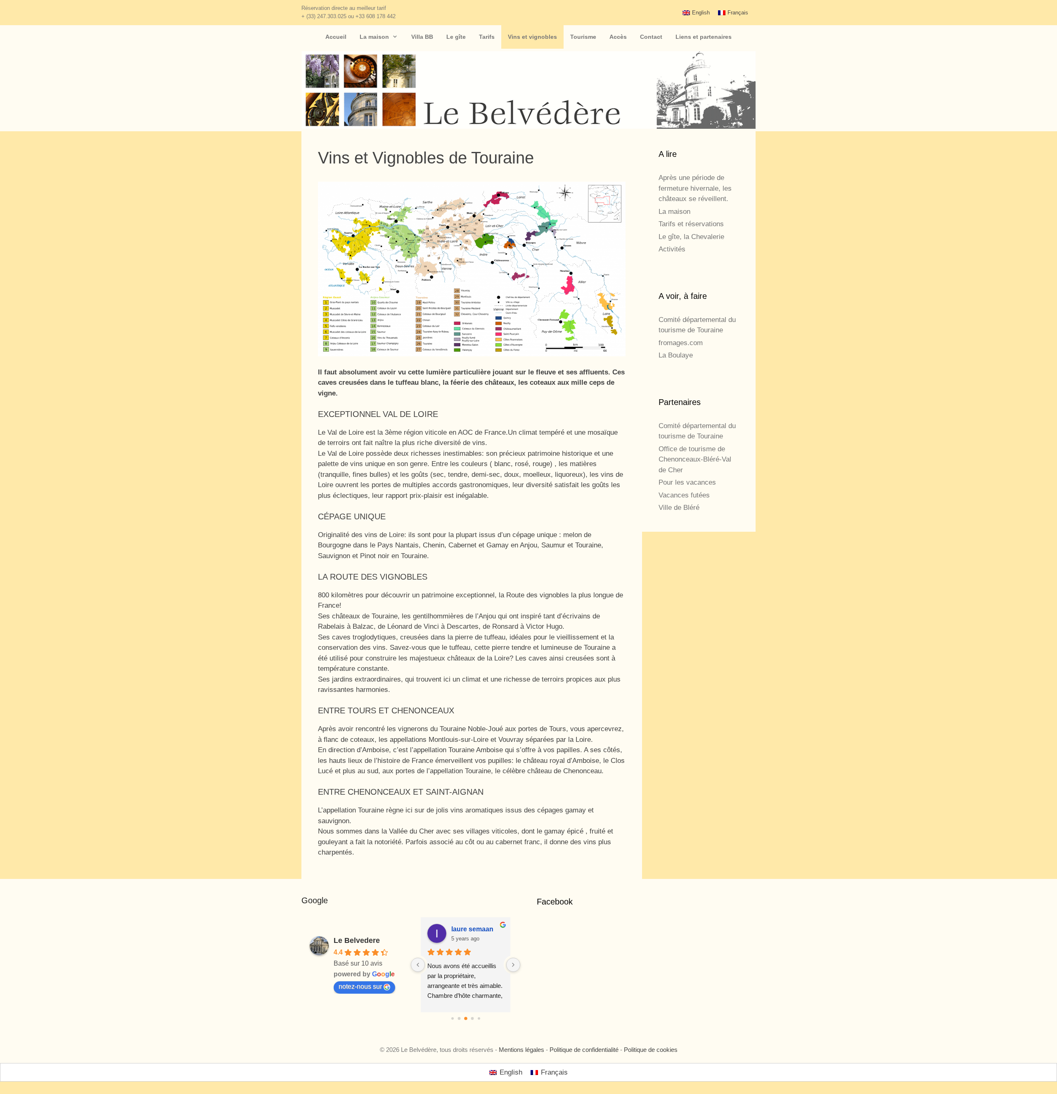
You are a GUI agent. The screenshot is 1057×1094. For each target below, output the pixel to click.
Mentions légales (521, 1049)
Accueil (335, 36)
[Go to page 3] (472, 1018)
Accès (618, 36)
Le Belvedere (357, 940)
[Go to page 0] (452, 1018)
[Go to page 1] (458, 1018)
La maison (374, 36)
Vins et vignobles (532, 36)
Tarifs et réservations (691, 224)
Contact (651, 36)
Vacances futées (684, 495)
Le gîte (456, 36)
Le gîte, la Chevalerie (691, 237)
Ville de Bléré (679, 507)
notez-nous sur (360, 986)
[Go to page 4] (479, 1018)
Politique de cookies (651, 1049)
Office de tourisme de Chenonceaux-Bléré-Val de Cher (695, 459)
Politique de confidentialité (584, 1049)
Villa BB (422, 36)
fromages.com (681, 343)
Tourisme (583, 36)
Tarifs (487, 36)
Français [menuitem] (738, 12)
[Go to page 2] (465, 1019)
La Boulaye (676, 355)
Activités (672, 249)
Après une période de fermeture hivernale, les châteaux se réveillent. (695, 188)
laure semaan (472, 929)
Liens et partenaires (703, 36)
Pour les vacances (687, 482)
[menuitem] (696, 12)
